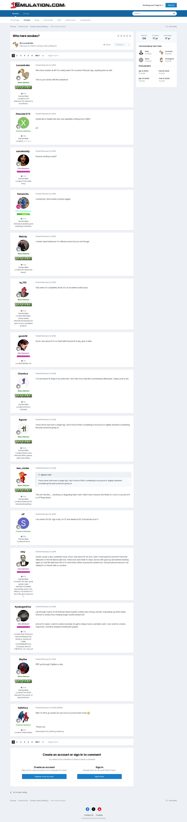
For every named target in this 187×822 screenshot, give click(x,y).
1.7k (24, 176)
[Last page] (43, 55)
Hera (147, 59)
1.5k (24, 632)
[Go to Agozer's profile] (23, 428)
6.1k (24, 94)
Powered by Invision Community (93, 818)
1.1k (24, 361)
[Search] (174, 13)
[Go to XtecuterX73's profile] (23, 123)
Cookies (99, 815)
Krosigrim (169, 59)
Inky (23, 551)
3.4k (24, 687)
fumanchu (23, 194)
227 (24, 730)
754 (24, 136)
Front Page (15, 20)
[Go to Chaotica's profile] (23, 382)
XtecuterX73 (23, 114)
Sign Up (171, 5)
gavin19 (23, 336)
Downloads (48, 20)
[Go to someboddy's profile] (23, 160)
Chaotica (23, 373)
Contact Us (88, 815)
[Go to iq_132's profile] (23, 291)
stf (22, 514)
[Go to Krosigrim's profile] (161, 60)
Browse (15, 13)
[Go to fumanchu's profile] (23, 203)
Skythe (23, 659)
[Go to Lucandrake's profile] (15, 44)
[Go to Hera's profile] (141, 60)
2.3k (24, 311)
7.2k (24, 265)
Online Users (71, 20)
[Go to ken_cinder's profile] (23, 477)
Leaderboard (85, 20)
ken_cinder (23, 468)
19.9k (24, 448)
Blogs (37, 20)
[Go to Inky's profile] (23, 560)
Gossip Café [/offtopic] (47, 46)
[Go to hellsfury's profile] (23, 716)
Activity (26, 13)
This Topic (164, 13)
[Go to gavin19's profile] (23, 345)
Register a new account (44, 776)
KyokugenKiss (23, 606)
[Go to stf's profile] (23, 523)
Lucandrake (27, 43)
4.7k (24, 219)
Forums (27, 20)
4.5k (24, 496)
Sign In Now (99, 776)
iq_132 (22, 282)
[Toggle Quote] (39, 475)
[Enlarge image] (88, 713)
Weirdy (23, 236)
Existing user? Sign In (152, 5)
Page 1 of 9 (52, 56)
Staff (59, 20)
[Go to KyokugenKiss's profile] (23, 615)
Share (108, 45)
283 (24, 536)
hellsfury (23, 707)
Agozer (23, 419)
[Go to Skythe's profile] (23, 668)
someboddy (23, 151)
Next (37, 56)
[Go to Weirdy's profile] (23, 245)
